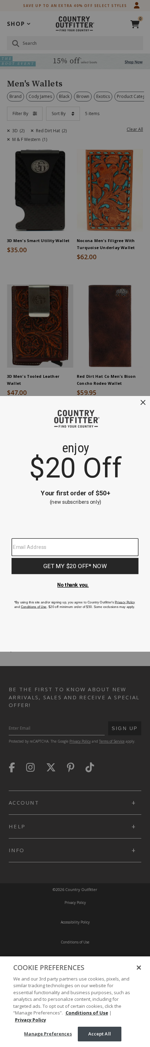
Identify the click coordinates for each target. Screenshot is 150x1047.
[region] (75, 1001)
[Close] (139, 967)
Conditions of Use (87, 1013)
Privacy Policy (30, 1020)
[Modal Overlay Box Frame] (75, 523)
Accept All (99, 1034)
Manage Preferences (48, 1034)
